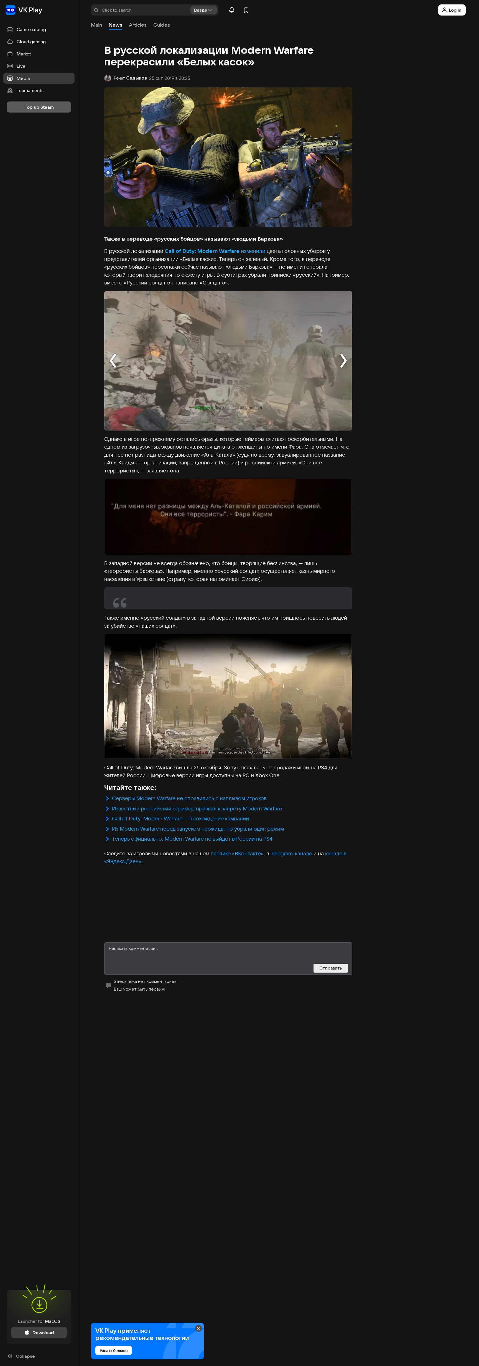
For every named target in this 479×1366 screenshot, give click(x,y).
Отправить (330, 968)
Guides (161, 25)
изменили (253, 251)
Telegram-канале (291, 853)
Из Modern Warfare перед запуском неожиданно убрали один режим (198, 828)
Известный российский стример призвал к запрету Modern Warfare (197, 808)
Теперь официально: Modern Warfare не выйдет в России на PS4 (192, 838)
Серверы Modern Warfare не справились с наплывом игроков (189, 798)
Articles (138, 25)
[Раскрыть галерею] (228, 361)
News (115, 25)
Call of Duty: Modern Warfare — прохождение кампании (180, 818)
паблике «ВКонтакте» (237, 853)
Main (96, 25)
